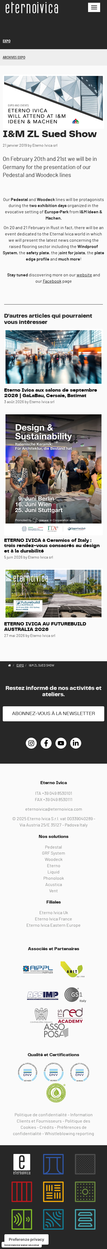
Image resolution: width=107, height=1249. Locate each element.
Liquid (53, 872)
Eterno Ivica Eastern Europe (53, 925)
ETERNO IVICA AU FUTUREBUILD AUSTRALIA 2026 (45, 627)
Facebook (52, 281)
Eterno (53, 866)
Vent (53, 891)
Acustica (53, 884)
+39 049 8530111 (57, 800)
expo (6, 40)
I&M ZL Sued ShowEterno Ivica (31, 7)
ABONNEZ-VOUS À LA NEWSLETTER (53, 713)
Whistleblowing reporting (69, 1134)
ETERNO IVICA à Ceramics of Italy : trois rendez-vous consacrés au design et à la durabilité (52, 546)
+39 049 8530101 (57, 793)
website (84, 275)
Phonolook (53, 878)
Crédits (47, 1127)
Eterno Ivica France (53, 919)
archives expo (14, 57)
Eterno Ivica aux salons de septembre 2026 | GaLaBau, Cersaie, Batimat (50, 393)
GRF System (53, 853)
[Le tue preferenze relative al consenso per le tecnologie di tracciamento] (26, 1239)
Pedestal (53, 847)
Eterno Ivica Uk (53, 913)
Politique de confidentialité (41, 1115)
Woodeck (54, 859)
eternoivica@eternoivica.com (53, 809)
